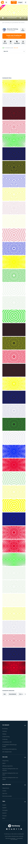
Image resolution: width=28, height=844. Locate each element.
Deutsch (4, 812)
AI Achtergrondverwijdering (9, 748)
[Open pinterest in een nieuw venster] (13, 828)
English (4, 804)
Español (4, 807)
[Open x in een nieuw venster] (18, 828)
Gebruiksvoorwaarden (10, 837)
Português (5, 809)
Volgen (22, 30)
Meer (3, 817)
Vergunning (5, 760)
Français (4, 815)
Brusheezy (5, 728)
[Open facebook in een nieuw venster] (6, 828)
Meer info (6, 50)
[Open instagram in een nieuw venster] (8, 828)
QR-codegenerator (7, 751)
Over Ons (4, 793)
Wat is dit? (16, 47)
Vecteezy (4, 730)
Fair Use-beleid (13, 838)
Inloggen (20, 2)
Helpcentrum (5, 787)
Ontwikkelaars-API (6, 741)
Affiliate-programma (7, 765)
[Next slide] (22, 693)
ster (5, 693)
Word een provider (7, 795)
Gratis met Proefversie (14, 36)
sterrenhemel (12, 693)
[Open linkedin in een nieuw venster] (11, 828)
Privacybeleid (19, 837)
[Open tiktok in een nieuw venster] (15, 828)
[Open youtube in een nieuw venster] (20, 828)
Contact (4, 790)
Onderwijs (5, 738)
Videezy (4, 733)
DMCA (3, 762)
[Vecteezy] (2, 2)
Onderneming (5, 736)
